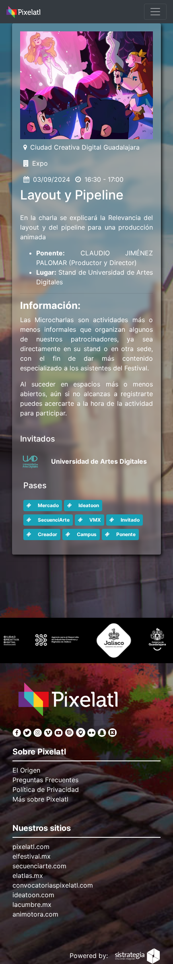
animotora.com (35, 914)
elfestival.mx (31, 856)
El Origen (26, 770)
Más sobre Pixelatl (40, 799)
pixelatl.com (30, 847)
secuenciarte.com (39, 866)
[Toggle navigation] (155, 12)
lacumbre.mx (31, 904)
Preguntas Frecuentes (45, 780)
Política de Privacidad (45, 789)
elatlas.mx (27, 876)
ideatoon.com (33, 895)
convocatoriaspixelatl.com (52, 885)
